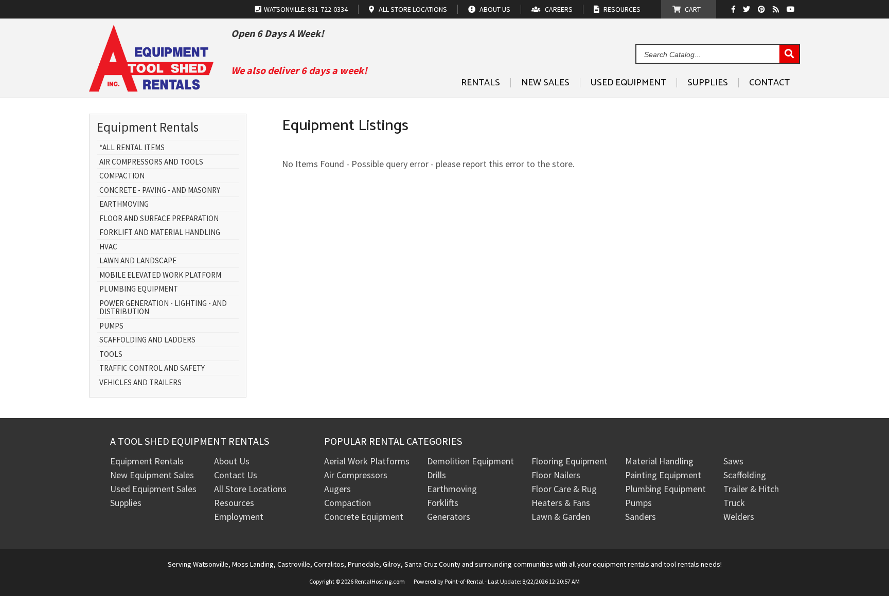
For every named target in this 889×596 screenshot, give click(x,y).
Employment (238, 516)
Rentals (480, 82)
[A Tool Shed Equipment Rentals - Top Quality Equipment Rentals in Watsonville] (151, 87)
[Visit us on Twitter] (747, 9)
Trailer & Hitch (751, 489)
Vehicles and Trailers (140, 382)
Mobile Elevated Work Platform (160, 275)
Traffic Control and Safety (152, 368)
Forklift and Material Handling (159, 232)
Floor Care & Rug (564, 489)
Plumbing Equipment (138, 289)
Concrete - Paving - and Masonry (159, 190)
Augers (337, 489)
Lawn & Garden (560, 516)
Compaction (122, 176)
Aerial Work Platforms (367, 461)
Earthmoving (124, 204)
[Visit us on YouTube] (792, 9)
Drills (436, 475)
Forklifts (442, 503)
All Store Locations (250, 489)
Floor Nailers (555, 475)
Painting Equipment (663, 475)
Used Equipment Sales (153, 489)
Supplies (707, 82)
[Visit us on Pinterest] (762, 9)
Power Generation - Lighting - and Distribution (163, 307)
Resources (234, 503)
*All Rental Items (132, 147)
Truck (734, 503)
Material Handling (659, 461)
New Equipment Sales (152, 475)
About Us (232, 461)
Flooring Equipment (569, 461)
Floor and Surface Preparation (159, 218)
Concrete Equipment (363, 516)
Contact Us (235, 475)
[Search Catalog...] (789, 54)
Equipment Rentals (147, 461)
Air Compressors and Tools (151, 162)
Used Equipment (628, 82)
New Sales (545, 82)
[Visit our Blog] (777, 9)
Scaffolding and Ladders (147, 340)
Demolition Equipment (470, 461)
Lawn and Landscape (137, 261)
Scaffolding (744, 475)
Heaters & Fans (560, 503)
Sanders (640, 516)
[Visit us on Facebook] (736, 9)
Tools (110, 354)
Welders (738, 516)
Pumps (111, 326)
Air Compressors (355, 475)
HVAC (108, 247)
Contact (769, 82)
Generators (448, 516)
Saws (733, 461)
